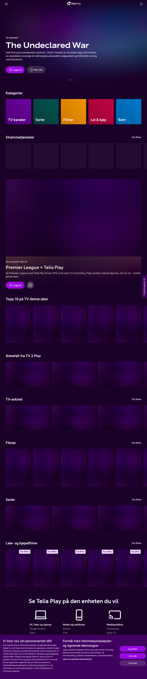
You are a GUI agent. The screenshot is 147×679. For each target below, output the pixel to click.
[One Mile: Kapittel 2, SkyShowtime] (18, 468)
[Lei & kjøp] (101, 111)
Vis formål (132, 663)
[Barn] (128, 111)
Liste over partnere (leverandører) (77, 659)
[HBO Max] (128, 155)
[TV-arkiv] (18, 155)
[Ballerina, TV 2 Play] (73, 374)
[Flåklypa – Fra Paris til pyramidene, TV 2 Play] (119, 374)
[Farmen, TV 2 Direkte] (101, 324)
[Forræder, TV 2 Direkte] (128, 324)
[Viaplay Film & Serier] (101, 155)
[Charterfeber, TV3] (27, 417)
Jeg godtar (132, 649)
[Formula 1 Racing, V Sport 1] (18, 324)
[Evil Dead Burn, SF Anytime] (101, 568)
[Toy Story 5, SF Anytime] (46, 568)
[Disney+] (46, 155)
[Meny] (6, 4)
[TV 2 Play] (73, 155)
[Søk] (141, 4)
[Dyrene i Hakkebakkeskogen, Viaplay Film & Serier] (101, 468)
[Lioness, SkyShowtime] (73, 518)
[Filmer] (73, 111)
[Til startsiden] (74, 4)
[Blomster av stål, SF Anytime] (128, 568)
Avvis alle (133, 656)
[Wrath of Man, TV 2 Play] (73, 468)
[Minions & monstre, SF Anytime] (18, 568)
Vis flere (136, 137)
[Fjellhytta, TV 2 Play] (27, 518)
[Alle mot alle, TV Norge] (73, 324)
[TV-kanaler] (18, 111)
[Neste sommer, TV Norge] (46, 324)
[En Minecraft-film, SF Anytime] (73, 568)
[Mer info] (30, 285)
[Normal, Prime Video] (128, 468)
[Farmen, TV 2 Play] (119, 518)
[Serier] (46, 111)
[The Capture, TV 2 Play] (27, 374)
